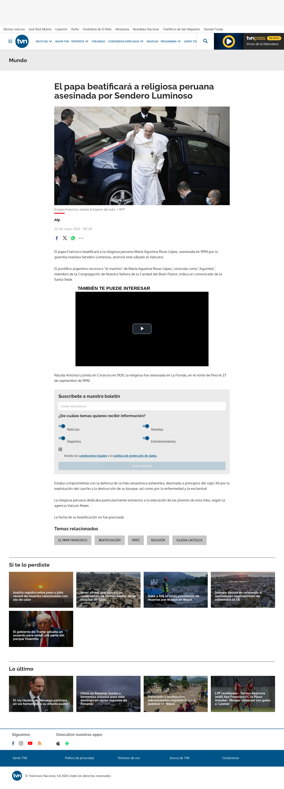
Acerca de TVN (179, 758)
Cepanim (61, 29)
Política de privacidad (79, 758)
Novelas (152, 41)
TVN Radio (98, 41)
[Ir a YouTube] (31, 743)
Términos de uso (128, 758)
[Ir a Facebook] (14, 743)
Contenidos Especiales (123, 41)
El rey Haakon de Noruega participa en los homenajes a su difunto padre (40, 702)
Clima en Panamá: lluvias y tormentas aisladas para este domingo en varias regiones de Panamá (103, 699)
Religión (158, 540)
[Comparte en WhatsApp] (73, 238)
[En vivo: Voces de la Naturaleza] (228, 41)
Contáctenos (230, 758)
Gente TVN (191, 41)
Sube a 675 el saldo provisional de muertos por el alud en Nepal (173, 598)
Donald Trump (213, 29)
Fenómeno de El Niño (97, 29)
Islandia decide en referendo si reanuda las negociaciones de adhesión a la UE (238, 596)
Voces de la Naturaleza (262, 44)
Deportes (77, 41)
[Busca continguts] (205, 41)
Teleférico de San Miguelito (181, 29)
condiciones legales (93, 455)
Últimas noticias (14, 29)
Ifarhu (75, 29)
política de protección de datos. (135, 455)
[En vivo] (250, 36)
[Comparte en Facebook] (57, 238)
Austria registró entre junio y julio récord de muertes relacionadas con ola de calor (40, 596)
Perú (136, 540)
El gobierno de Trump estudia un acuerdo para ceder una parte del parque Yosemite (38, 635)
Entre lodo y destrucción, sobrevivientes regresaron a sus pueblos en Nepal (171, 700)
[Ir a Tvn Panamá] (22, 41)
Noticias (42, 41)
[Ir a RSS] (40, 743)
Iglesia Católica (190, 540)
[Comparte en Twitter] (65, 238)
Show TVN (62, 41)
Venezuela (122, 29)
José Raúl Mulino (40, 29)
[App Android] (68, 743)
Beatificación (110, 540)
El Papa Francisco (72, 540)
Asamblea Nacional (146, 29)
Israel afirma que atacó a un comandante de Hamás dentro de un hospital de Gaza (108, 596)
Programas (169, 41)
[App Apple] (59, 743)
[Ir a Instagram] (22, 743)
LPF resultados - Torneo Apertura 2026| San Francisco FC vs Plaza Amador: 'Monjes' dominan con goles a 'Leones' (242, 699)
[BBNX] (17, 776)
